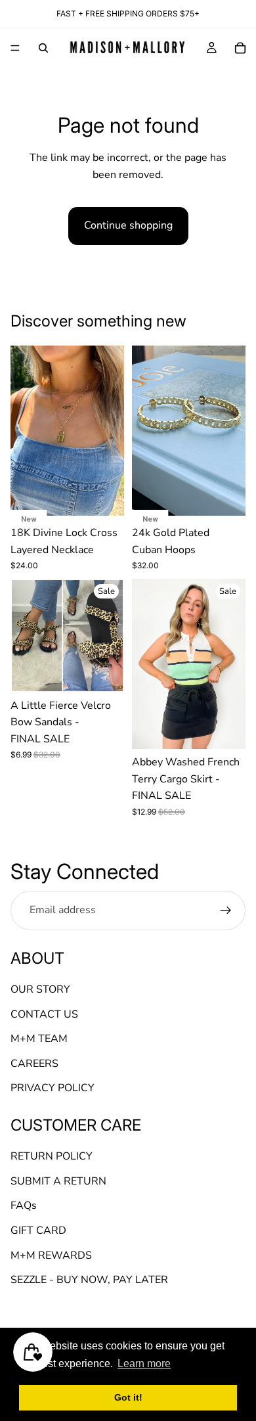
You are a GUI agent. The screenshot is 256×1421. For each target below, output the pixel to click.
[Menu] (15, 48)
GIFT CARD (38, 1230)
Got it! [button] (128, 1397)
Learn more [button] (144, 1363)
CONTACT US (44, 1013)
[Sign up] (226, 910)
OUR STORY (40, 989)
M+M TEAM (39, 1038)
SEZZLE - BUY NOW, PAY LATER (89, 1280)
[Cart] (240, 48)
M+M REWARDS (51, 1255)
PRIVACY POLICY (53, 1088)
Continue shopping (128, 225)
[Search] (43, 48)
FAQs (24, 1205)
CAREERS (34, 1063)
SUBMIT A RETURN (58, 1181)
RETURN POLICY (52, 1156)
